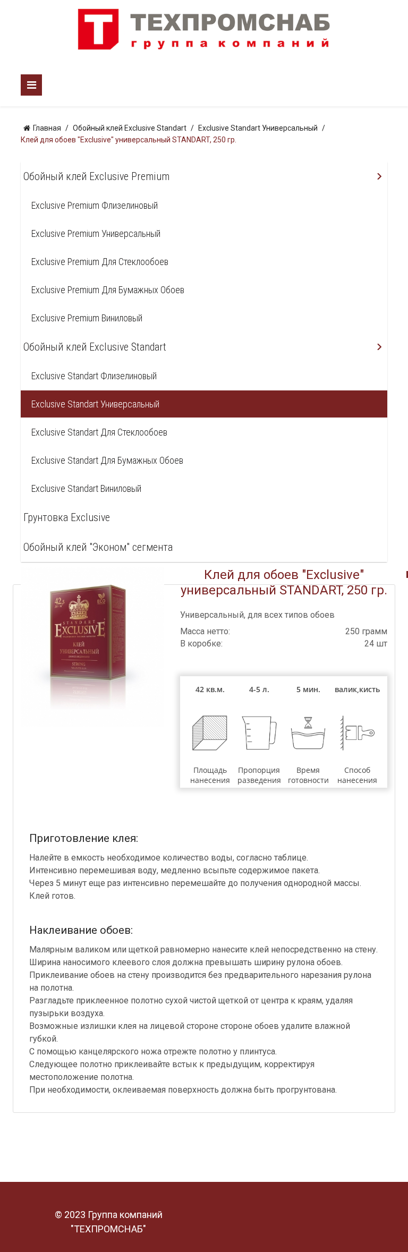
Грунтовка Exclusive (66, 517)
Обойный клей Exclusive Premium (96, 176)
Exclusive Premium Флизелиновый (94, 205)
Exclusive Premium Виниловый (86, 317)
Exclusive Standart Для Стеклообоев (99, 432)
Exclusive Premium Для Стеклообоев (99, 261)
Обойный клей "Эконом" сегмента (98, 547)
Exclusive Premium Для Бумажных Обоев (107, 289)
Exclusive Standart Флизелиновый (94, 375)
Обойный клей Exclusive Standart (94, 346)
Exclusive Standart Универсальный (95, 404)
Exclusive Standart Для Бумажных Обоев (107, 460)
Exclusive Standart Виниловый (86, 488)
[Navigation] (31, 85)
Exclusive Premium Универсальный (95, 233)
